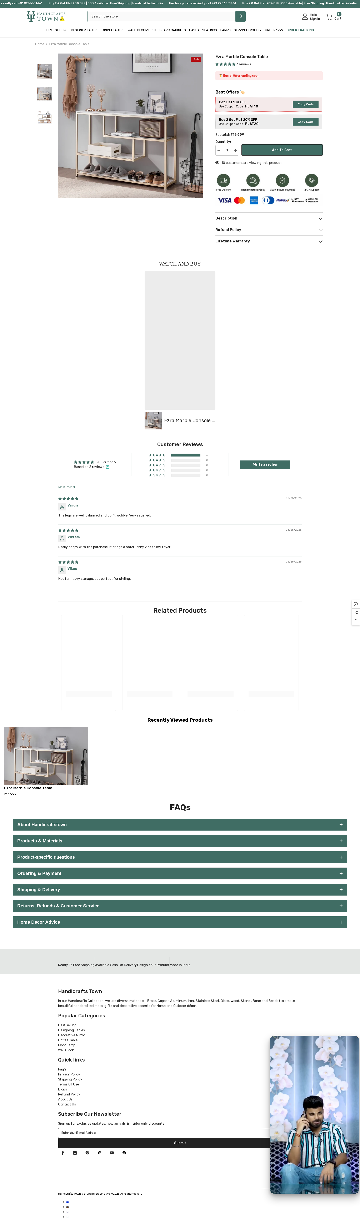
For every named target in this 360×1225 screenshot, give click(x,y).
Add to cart (282, 150)
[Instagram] (75, 1152)
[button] (225, 64)
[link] (89, 694)
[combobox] (162, 16)
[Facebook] (62, 1152)
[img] (68, 499)
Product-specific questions (180, 857)
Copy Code (306, 104)
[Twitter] (124, 1152)
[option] (180, 350)
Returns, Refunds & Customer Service (180, 906)
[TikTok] (99, 1152)
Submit (180, 1143)
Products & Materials (180, 841)
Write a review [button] (265, 465)
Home (39, 44)
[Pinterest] (87, 1152)
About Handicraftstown (180, 824)
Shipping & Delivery (180, 889)
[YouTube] (111, 1152)
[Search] (167, 16)
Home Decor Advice (180, 922)
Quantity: (223, 142)
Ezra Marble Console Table (28, 788)
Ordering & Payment (180, 873)
